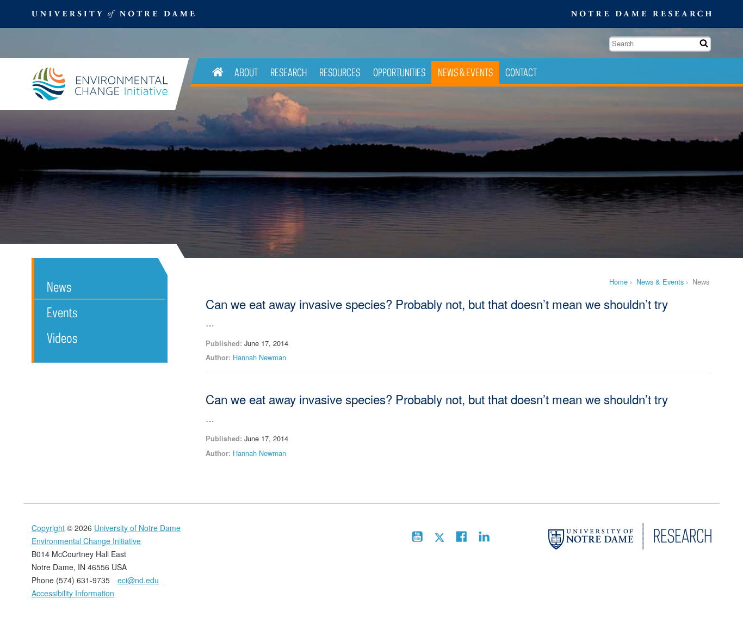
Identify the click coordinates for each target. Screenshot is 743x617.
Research (288, 72)
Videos (62, 337)
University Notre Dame (113, 13)
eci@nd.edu (138, 580)
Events (62, 312)
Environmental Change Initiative (103, 84)
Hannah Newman (259, 357)
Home (618, 281)
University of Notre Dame (137, 527)
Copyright (48, 527)
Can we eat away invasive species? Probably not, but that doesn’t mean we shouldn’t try (437, 303)
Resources (339, 72)
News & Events (465, 72)
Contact (521, 72)
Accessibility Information (73, 593)
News (59, 286)
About (246, 72)
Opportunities (399, 72)
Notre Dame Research (641, 13)
